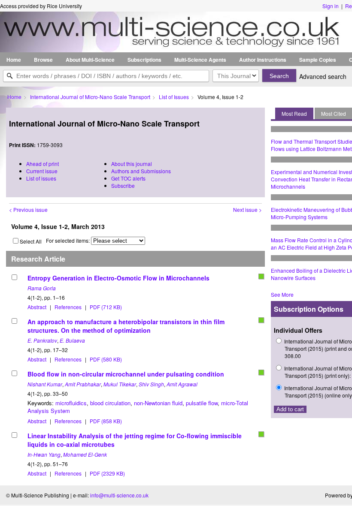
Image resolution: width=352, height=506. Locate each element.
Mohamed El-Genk (85, 454)
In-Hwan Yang (44, 454)
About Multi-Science (90, 59)
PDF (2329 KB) (107, 473)
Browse (43, 59)
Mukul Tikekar (119, 384)
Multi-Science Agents (200, 59)
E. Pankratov (42, 340)
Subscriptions (144, 59)
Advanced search (322, 76)
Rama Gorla (41, 288)
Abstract (36, 306)
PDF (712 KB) (106, 306)
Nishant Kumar (44, 384)
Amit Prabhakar (83, 384)
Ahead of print (42, 163)
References (68, 306)
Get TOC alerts (128, 178)
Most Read (294, 113)
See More (282, 294)
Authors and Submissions (141, 171)
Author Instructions (262, 59)
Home (13, 59)
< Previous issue (28, 209)
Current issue (42, 171)
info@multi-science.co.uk (119, 495)
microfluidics (71, 403)
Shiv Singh (151, 384)
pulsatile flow (202, 403)
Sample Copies (317, 59)
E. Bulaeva (72, 340)
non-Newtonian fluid (158, 403)
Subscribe (123, 185)
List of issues (41, 178)
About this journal (131, 163)
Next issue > (247, 209)
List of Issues (174, 96)
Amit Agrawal (182, 384)
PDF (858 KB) (106, 421)
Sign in (330, 5)
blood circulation (110, 403)
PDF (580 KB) (106, 359)
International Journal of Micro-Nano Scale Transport (90, 96)
